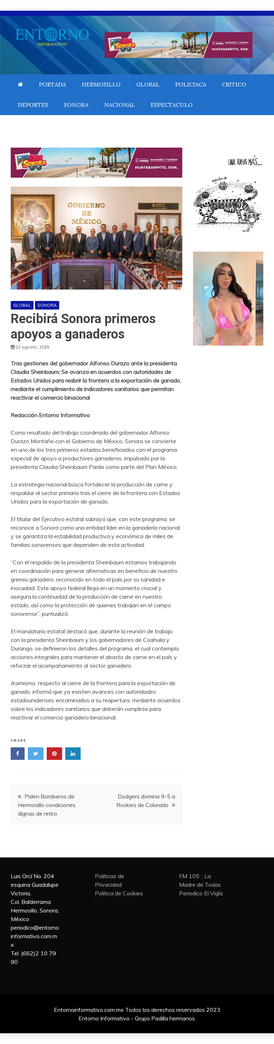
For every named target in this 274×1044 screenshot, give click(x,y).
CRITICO (234, 84)
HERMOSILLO (101, 84)
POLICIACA (190, 84)
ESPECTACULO (172, 104)
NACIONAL (119, 104)
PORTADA (52, 84)
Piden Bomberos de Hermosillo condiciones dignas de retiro (47, 805)
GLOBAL (147, 84)
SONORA (76, 104)
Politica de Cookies (119, 893)
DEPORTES (33, 104)
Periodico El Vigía (201, 893)
